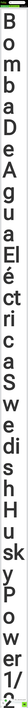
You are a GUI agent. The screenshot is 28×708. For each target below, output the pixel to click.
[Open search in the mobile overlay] (17, 2)
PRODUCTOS (5, 6)
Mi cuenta (24, 6)
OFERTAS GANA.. (15, 6)
